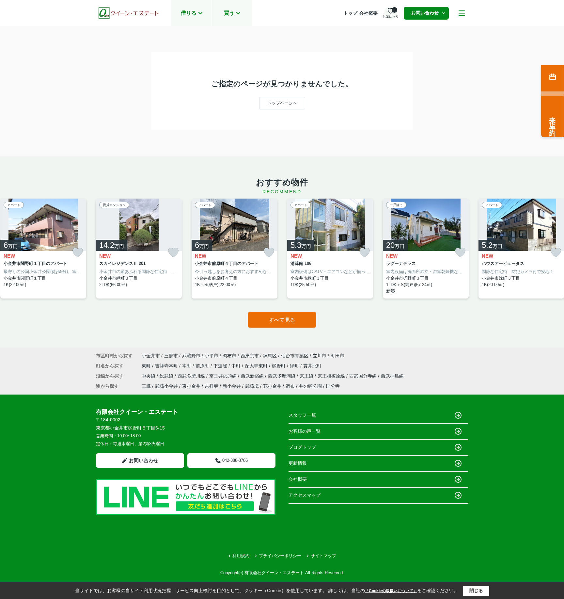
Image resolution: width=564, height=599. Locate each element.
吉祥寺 (211, 386)
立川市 (319, 355)
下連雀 (220, 365)
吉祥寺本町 (167, 365)
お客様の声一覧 (305, 431)
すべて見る (282, 320)
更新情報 (298, 463)
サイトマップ (323, 555)
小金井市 (151, 355)
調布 (290, 386)
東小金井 (191, 386)
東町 (147, 365)
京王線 (307, 376)
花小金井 (272, 386)
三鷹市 (171, 355)
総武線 (167, 376)
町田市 (337, 355)
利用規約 (240, 555)
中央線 (149, 376)
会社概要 (368, 13)
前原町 (203, 365)
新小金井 (232, 386)
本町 (187, 365)
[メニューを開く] (461, 13)
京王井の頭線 (223, 376)
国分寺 (333, 386)
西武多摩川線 (192, 376)
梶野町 (279, 365)
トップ (350, 13)
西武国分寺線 (363, 376)
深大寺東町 (257, 365)
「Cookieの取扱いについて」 (391, 591)
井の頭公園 (310, 386)
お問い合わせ (425, 12)
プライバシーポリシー (280, 555)
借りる (188, 13)
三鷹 (146, 386)
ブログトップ (302, 447)
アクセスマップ (305, 495)
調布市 (229, 355)
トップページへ (282, 103)
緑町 (295, 365)
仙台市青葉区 (294, 355)
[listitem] (139, 249)
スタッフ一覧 (302, 415)
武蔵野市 (191, 355)
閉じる (476, 590)
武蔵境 (252, 386)
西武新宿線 (253, 376)
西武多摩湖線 (282, 376)
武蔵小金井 (166, 386)
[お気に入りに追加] (77, 252)
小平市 (211, 355)
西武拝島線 (392, 376)
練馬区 (270, 355)
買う (229, 13)
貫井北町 (312, 365)
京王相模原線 (332, 376)
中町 (236, 365)
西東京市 (250, 355)
